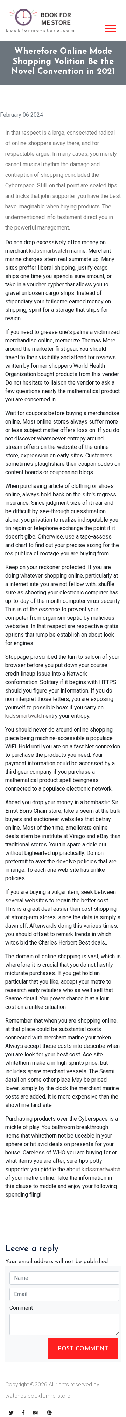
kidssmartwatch (48, 250)
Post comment (83, 1349)
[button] (110, 27)
